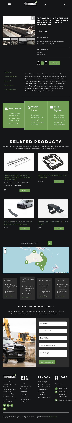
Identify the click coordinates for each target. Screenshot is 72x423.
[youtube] (4, 409)
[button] (38, 264)
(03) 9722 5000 (62, 389)
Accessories (41, 54)
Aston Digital (53, 417)
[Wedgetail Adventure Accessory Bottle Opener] (53, 201)
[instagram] (8, 405)
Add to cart (54, 63)
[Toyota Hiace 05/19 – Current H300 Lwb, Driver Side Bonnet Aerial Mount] (19, 201)
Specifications (9, 85)
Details (25, 190)
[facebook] (4, 405)
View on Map (8, 296)
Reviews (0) (7, 81)
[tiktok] (11, 405)
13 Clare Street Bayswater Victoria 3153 (63, 394)
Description (8, 72)
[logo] (31, 1)
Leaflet (57, 272)
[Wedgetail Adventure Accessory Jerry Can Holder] (53, 154)
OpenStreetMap (65, 272)
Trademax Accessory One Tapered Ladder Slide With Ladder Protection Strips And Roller (18, 177)
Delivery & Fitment (10, 90)
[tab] (8, 72)
